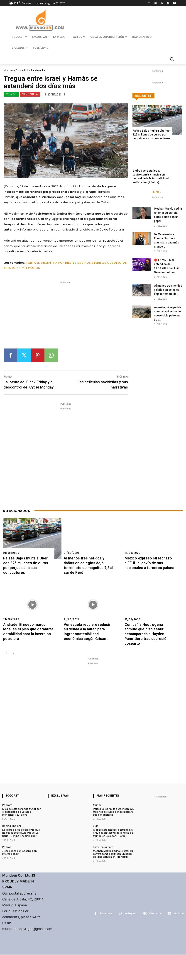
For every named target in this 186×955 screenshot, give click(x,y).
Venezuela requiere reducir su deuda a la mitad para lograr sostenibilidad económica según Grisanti (87, 631)
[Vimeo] (168, 3)
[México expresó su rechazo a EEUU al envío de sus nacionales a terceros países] (154, 538)
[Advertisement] (66, 316)
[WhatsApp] (51, 355)
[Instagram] (155, 3)
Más (156, 192)
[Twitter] (161, 3)
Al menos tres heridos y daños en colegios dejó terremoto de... (168, 290)
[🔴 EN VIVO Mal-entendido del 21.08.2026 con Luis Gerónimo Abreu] (141, 264)
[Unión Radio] (40, 20)
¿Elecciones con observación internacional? (19, 852)
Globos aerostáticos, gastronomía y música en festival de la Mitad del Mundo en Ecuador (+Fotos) (113, 832)
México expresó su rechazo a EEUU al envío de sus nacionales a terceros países (149, 563)
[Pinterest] (37, 355)
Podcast (7, 805)
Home (8, 70)
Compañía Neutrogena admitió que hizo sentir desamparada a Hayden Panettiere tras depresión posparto (147, 634)
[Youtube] (174, 3)
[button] (171, 58)
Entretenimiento (103, 847)
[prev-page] (6, 653)
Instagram (131, 913)
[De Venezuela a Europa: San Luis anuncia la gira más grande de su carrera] (141, 238)
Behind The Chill (12, 826)
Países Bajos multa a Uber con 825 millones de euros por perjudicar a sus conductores (151, 134)
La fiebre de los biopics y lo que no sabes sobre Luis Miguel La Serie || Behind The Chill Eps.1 (21, 832)
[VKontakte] (145, 913)
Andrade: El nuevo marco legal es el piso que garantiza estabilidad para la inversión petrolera (28, 631)
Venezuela (30, 94)
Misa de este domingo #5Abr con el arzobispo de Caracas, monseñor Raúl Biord (21, 811)
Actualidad (24, 70)
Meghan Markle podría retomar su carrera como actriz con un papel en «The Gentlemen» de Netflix (113, 854)
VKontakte (155, 913)
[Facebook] (149, 3)
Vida (95, 826)
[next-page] (13, 653)
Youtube (179, 913)
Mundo (40, 70)
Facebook (106, 913)
